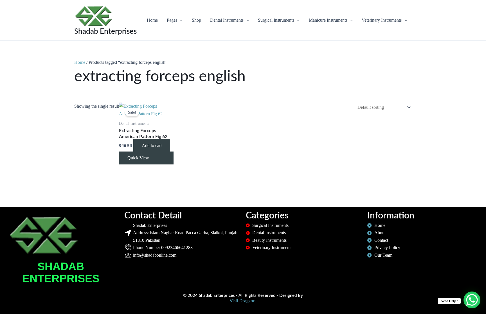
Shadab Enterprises (105, 31)
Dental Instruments (227, 20)
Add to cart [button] (152, 145)
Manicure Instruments (328, 20)
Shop (196, 20)
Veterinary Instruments (382, 20)
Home (152, 20)
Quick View (138, 157)
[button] (180, 20)
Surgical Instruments (276, 20)
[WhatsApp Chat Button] (472, 300)
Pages (172, 20)
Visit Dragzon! (243, 301)
